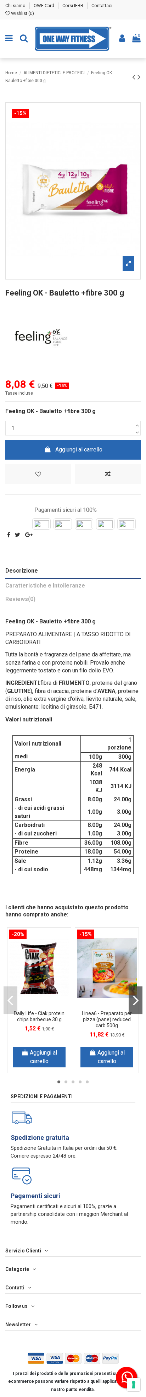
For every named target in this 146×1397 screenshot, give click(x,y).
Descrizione (21, 570)
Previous (10, 1000)
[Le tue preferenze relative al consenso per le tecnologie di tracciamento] (133, 1384)
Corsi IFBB (73, 5)
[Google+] (29, 534)
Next (135, 1000)
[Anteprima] (39, 1010)
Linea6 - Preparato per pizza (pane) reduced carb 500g (107, 1019)
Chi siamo (16, 5)
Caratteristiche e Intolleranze (45, 585)
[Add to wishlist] (38, 474)
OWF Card (44, 5)
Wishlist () (22, 13)
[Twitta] (17, 534)
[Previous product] (134, 77)
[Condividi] (8, 534)
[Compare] (45, 998)
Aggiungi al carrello (78, 449)
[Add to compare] (108, 474)
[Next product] (139, 77)
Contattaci (101, 5)
